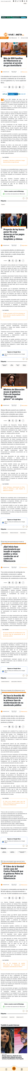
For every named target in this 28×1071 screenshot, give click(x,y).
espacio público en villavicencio (16, 681)
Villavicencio (24, 71)
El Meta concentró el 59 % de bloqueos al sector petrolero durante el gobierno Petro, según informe (14, 315)
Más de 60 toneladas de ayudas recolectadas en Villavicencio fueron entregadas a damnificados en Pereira (14, 965)
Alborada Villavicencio (4, 852)
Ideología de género (4, 532)
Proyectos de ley (17, 365)
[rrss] (13, 1)
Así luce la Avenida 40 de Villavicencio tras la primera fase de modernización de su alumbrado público (14, 634)
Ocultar (25, 3)
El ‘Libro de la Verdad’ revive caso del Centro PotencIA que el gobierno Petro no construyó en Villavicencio (14, 803)
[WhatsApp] (16, 87)
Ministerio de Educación (14, 532)
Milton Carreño (11, 365)
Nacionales (24, 405)
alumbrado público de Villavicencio (22, 852)
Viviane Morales (22, 532)
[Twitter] (13, 87)
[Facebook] (9, 87)
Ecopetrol (3, 204)
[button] (27, 198)
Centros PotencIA (4, 1017)
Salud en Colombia (24, 365)
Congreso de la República (4, 365)
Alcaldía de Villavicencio (5, 681)
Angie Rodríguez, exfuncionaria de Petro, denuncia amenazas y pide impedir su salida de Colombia (14, 488)
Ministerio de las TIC (20, 1017)
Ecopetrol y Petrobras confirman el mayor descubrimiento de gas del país (14, 161)
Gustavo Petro (12, 1017)
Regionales (24, 245)
